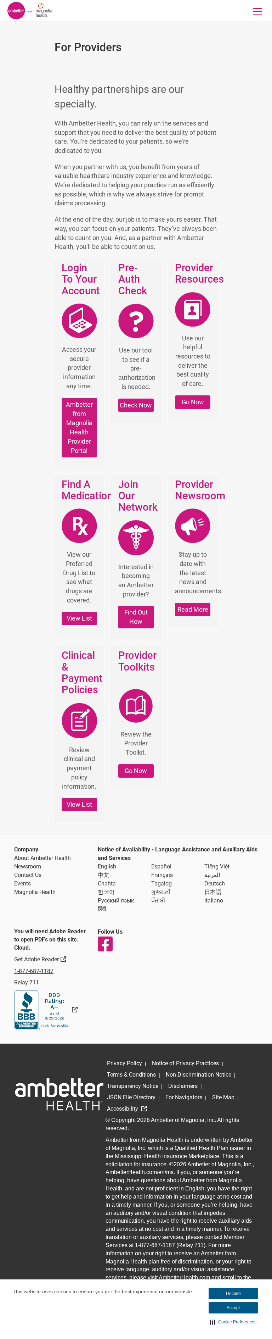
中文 (103, 875)
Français (162, 875)
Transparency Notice (132, 1086)
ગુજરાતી (161, 892)
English (107, 866)
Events (22, 883)
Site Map (223, 1097)
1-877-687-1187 (33, 971)
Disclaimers (183, 1086)
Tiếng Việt (217, 866)
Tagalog (161, 883)
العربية (212, 875)
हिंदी (102, 909)
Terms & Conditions (131, 1074)
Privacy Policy (124, 1063)
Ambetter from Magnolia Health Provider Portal (79, 427)
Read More (192, 609)
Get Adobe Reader (41, 959)
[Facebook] (105, 944)
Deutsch (214, 883)
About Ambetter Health (42, 858)
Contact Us (27, 875)
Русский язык (116, 900)
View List (79, 618)
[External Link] (45, 1010)
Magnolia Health (35, 892)
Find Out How (136, 617)
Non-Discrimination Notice (198, 1074)
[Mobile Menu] (257, 11)
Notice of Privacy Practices (185, 1063)
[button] (233, 1322)
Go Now (193, 402)
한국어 (106, 892)
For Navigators (183, 1097)
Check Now (136, 405)
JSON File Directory (131, 1097)
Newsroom (27, 866)
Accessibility (123, 1108)
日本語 (212, 892)
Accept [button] (233, 1307)
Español (161, 866)
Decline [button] (233, 1293)
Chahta (107, 883)
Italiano (213, 900)
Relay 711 (26, 982)
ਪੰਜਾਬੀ (158, 900)
